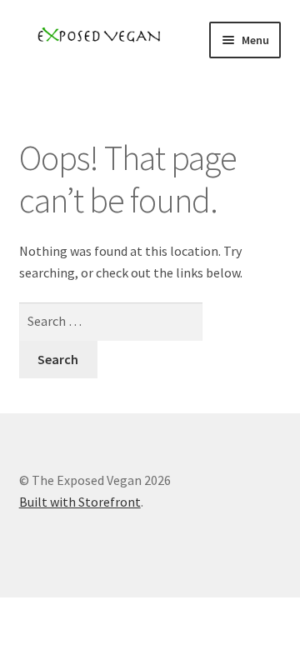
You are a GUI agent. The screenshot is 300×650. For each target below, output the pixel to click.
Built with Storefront (80, 501)
